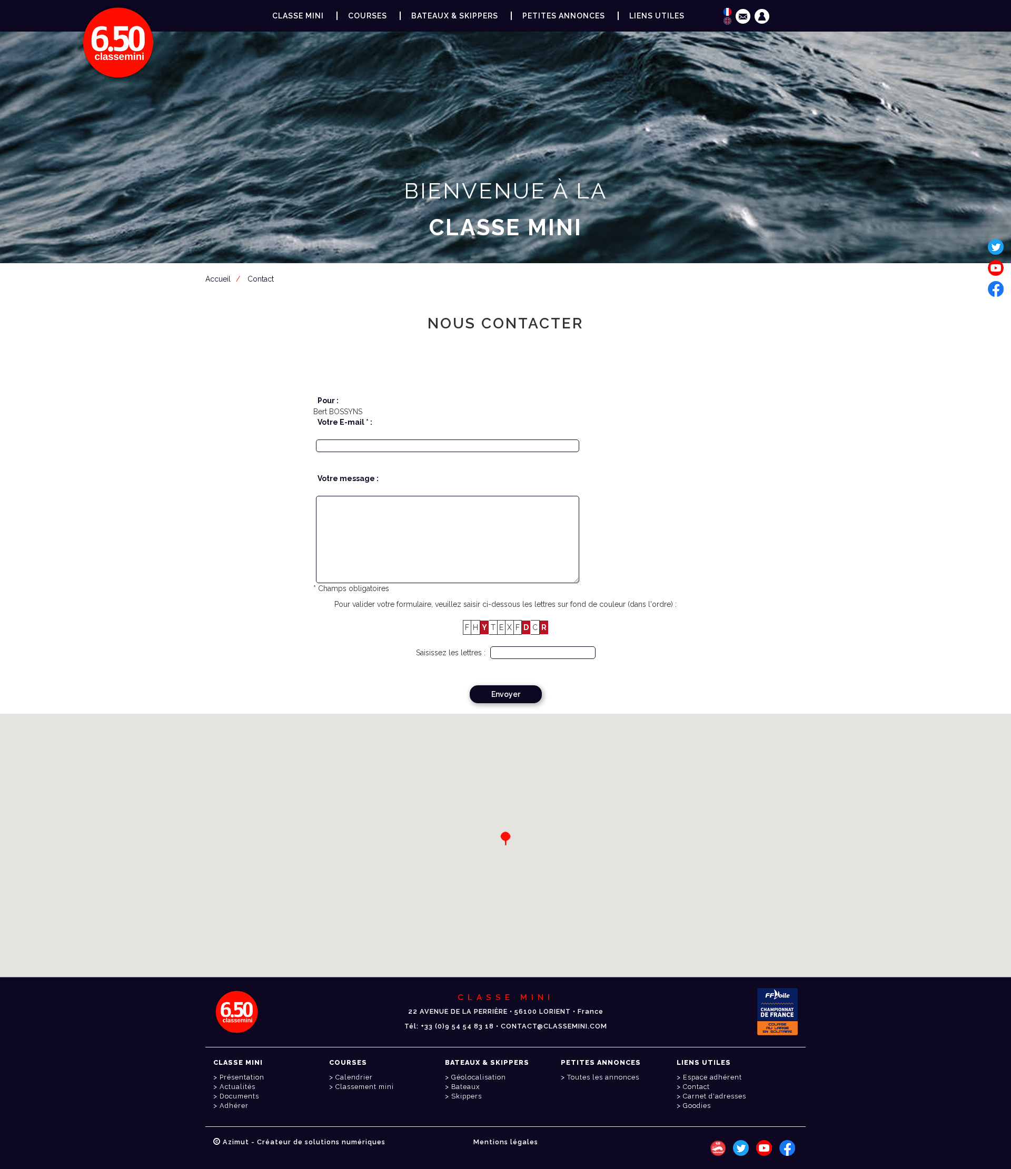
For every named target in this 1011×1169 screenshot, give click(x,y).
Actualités (237, 1087)
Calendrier (354, 1077)
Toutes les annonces (603, 1077)
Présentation (242, 1077)
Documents (239, 1096)
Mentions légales (505, 1142)
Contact (696, 1087)
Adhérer (234, 1106)
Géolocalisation (478, 1077)
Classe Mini (298, 16)
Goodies (697, 1106)
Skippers (466, 1096)
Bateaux (465, 1087)
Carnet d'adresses (714, 1096)
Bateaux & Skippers (454, 16)
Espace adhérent (507, 279)
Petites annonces (563, 16)
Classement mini (364, 1087)
